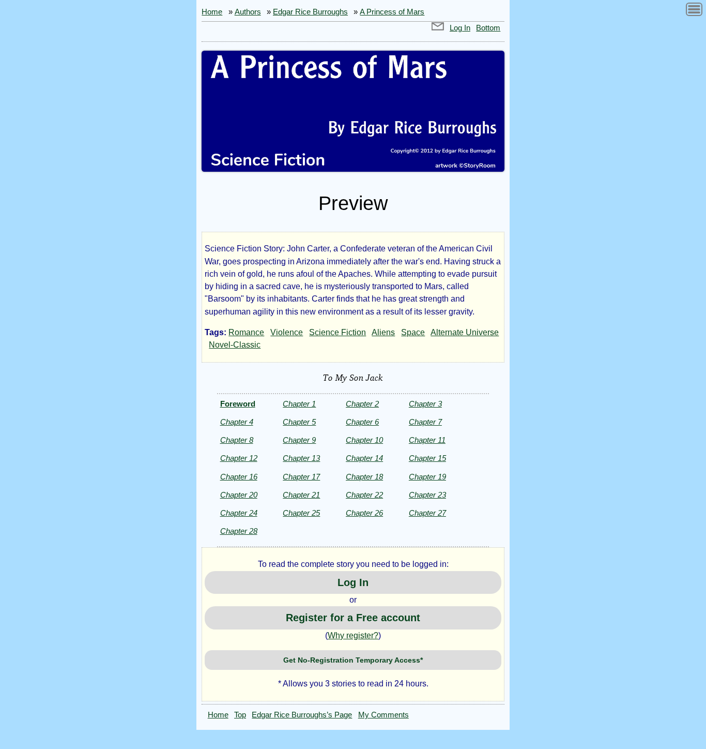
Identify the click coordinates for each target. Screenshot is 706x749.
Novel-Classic (234, 344)
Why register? (353, 635)
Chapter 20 (238, 494)
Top (240, 715)
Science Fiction (337, 332)
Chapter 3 (425, 403)
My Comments (383, 715)
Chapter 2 (362, 403)
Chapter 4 (236, 421)
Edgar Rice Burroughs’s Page (302, 715)
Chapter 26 (364, 512)
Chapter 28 (238, 531)
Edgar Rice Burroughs (310, 12)
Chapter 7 (425, 421)
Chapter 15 (427, 458)
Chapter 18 (364, 476)
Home (212, 12)
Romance (246, 332)
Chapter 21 (301, 494)
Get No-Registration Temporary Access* (353, 660)
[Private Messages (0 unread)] (438, 28)
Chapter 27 (427, 512)
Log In (460, 28)
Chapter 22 (364, 494)
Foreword (237, 403)
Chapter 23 (427, 494)
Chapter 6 (362, 421)
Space (413, 332)
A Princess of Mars (392, 12)
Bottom (488, 28)
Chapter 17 (301, 476)
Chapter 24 (238, 512)
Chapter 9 (299, 440)
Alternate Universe (465, 332)
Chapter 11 (427, 440)
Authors (248, 12)
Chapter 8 (236, 440)
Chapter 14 (364, 458)
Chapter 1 (299, 403)
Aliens (383, 332)
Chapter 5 (299, 421)
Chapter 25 (301, 512)
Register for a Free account (353, 617)
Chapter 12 (238, 458)
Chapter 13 (301, 458)
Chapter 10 (364, 440)
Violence (286, 332)
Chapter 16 (238, 476)
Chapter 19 (427, 476)
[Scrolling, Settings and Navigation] (694, 11)
